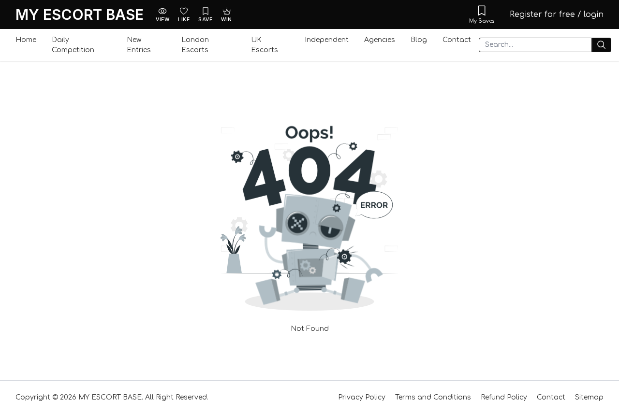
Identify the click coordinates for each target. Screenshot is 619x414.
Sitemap (589, 397)
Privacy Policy (361, 397)
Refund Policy (504, 397)
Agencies (379, 39)
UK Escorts (264, 45)
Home (25, 39)
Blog (419, 39)
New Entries (139, 45)
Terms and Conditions (433, 397)
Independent (327, 39)
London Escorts (195, 45)
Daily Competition (73, 45)
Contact (456, 39)
